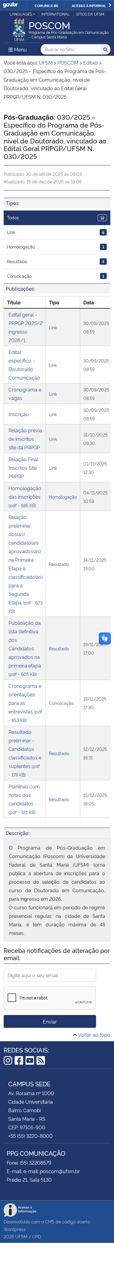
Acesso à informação (91, 5)
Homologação (55, 246)
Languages (21, 13)
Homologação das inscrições (25, 496)
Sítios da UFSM (90, 13)
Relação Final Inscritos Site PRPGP (23, 467)
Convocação (55, 276)
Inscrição (19, 414)
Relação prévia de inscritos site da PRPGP (25, 439)
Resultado (55, 261)
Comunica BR (46, 5)
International (55, 13)
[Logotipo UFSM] (19, 28)
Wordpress (15, 1229)
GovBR (10, 5)
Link (55, 232)
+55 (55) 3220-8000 (30, 1135)
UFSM (21, 1236)
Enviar (50, 1021)
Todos (55, 217)
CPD (36, 1236)
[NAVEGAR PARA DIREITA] (110, 5)
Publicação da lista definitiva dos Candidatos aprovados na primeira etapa (25, 648)
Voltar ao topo (93, 1034)
